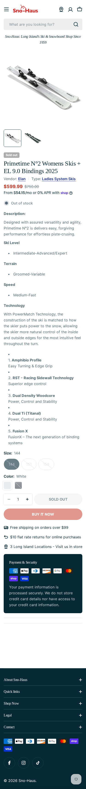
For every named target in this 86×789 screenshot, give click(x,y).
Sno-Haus (27, 780)
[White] (7, 485)
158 (48, 466)
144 (13, 466)
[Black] (18, 485)
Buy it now (43, 514)
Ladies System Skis (59, 178)
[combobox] (43, 24)
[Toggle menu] (6, 9)
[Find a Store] (61, 9)
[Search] (76, 24)
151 (31, 466)
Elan (22, 178)
